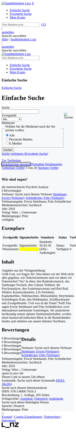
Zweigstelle (9, 115)
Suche (6, 107)
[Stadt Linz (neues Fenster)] (10, 427)
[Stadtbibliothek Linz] (16, 3)
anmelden (8, 32)
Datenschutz (52, 416)
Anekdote (26, 398)
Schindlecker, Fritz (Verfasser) (45, 198)
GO (43, 24)
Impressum (9, 420)
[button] (69, 116)
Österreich (40, 398)
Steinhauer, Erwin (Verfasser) (40, 351)
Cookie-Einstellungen (28, 416)
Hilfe (5, 39)
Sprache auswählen (14, 35)
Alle (12, 135)
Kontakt (7, 416)
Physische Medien (20, 139)
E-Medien (15, 143)
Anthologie (56, 398)
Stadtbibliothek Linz (23, 39)
